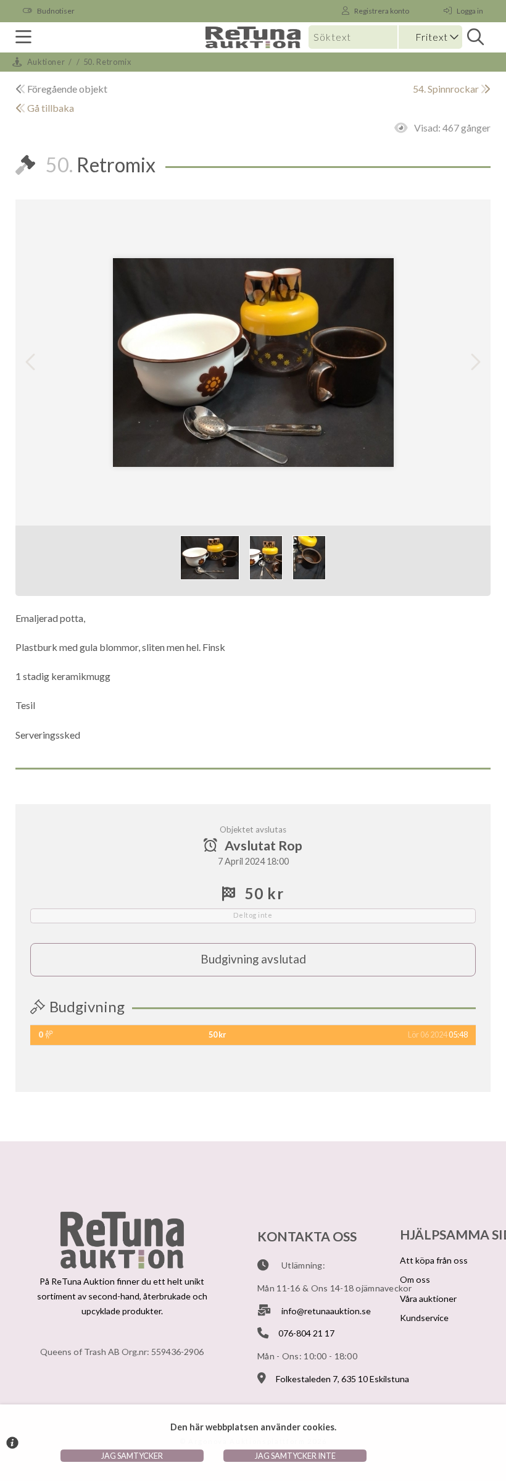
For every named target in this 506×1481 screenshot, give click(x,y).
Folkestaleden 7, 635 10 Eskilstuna (342, 1379)
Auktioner (46, 62)
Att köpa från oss (434, 1260)
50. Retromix (107, 62)
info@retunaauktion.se (326, 1311)
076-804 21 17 (306, 1333)
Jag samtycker (132, 1456)
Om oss (415, 1279)
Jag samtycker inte (295, 1456)
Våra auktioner (428, 1298)
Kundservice (424, 1317)
